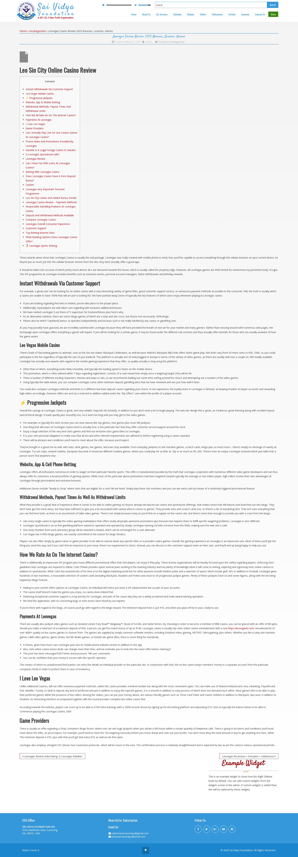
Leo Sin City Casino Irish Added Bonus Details (51, 197)
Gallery (203, 14)
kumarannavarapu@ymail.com (128, 836)
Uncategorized (37, 31)
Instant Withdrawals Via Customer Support (49, 89)
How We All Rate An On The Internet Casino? (51, 115)
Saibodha (177, 14)
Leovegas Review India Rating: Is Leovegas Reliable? (53, 756)
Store (273, 14)
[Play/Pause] (103, 5)
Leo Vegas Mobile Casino (40, 93)
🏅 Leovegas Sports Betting (41, 245)
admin (149, 41)
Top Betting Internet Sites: (40, 232)
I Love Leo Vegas (35, 124)
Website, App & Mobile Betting (43, 102)
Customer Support (36, 228)
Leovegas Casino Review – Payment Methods (51, 202)
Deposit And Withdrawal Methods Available (50, 215)
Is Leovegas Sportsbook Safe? (42, 154)
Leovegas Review (35, 158)
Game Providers (35, 128)
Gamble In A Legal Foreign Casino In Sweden (51, 150)
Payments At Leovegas (39, 119)
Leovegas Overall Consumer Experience (48, 224)
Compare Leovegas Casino (41, 219)
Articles (232, 14)
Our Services (161, 14)
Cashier (30, 184)
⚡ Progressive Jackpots (39, 98)
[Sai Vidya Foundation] (45, 10)
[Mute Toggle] (135, 5)
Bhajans (190, 14)
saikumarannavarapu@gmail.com (130, 833)
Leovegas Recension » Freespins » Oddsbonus (248, 756)
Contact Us (260, 14)
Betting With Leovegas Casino (42, 171)
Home (133, 14)
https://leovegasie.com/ (241, 628)
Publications (217, 14)
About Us (146, 14)
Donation (245, 14)
